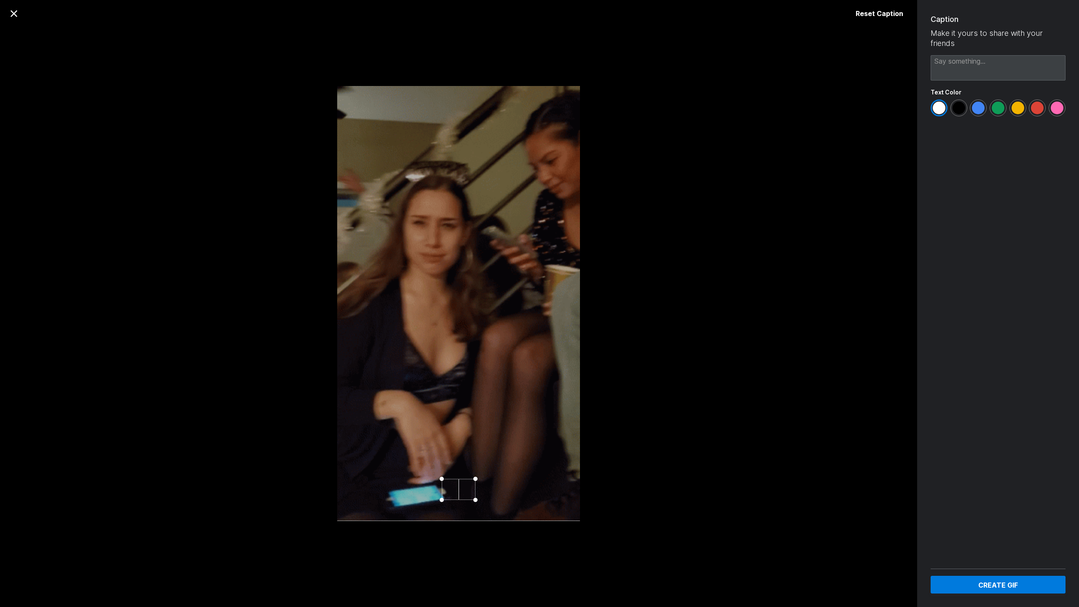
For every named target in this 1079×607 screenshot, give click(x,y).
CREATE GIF (998, 585)
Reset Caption (879, 13)
